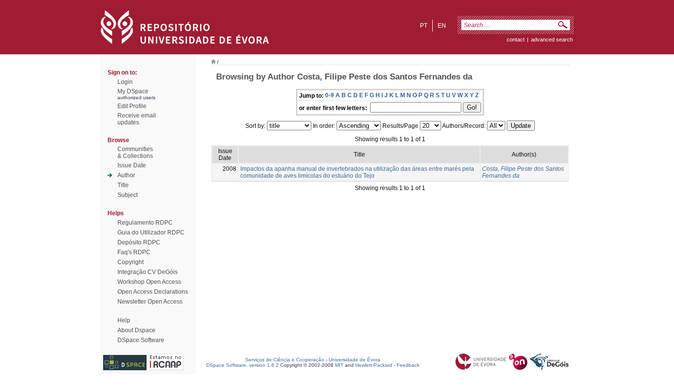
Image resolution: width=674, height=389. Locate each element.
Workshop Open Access (149, 281)
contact (515, 39)
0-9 (329, 95)
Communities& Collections (135, 152)
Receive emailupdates (136, 119)
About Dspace (136, 330)
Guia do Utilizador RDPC (151, 232)
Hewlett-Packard (373, 365)
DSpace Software (140, 340)
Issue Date (131, 165)
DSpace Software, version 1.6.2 (242, 365)
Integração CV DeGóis (147, 272)
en (442, 25)
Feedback (408, 365)
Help (123, 320)
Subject (127, 195)
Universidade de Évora (354, 359)
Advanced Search (552, 39)
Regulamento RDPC (145, 222)
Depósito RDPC (138, 242)
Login (125, 81)
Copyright (130, 262)
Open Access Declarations (152, 291)
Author (126, 175)
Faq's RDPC (133, 252)
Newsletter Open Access (150, 301)
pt (423, 25)
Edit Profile (132, 106)
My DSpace (133, 91)
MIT (339, 365)
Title (123, 185)
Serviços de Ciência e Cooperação (284, 359)
